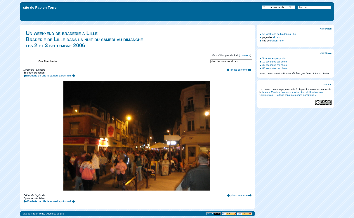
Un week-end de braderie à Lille (279, 34)
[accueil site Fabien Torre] (213, 213)
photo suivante (239, 69)
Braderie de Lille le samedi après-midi (49, 75)
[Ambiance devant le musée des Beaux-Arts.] (25, 75)
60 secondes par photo (274, 68)
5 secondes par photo (273, 58)
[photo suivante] (228, 69)
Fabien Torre (277, 40)
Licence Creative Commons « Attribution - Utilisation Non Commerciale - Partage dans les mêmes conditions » (291, 93)
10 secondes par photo (274, 61)
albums (277, 37)
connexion (245, 55)
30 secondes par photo (274, 65)
